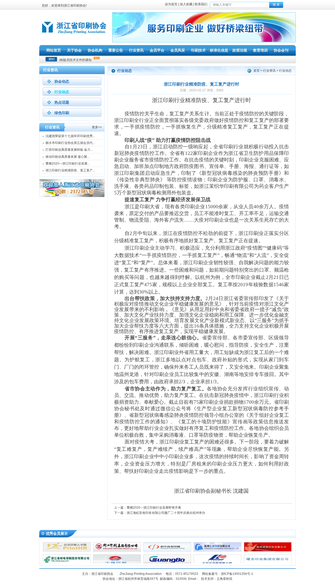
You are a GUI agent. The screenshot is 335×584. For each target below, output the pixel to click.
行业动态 (61, 92)
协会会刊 (281, 50)
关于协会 (74, 50)
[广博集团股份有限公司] (167, 563)
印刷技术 (198, 50)
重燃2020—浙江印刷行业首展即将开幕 (154, 507)
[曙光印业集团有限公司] (268, 563)
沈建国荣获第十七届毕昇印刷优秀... (70, 136)
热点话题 (61, 102)
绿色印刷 (61, 113)
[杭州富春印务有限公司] (268, 550)
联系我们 (201, 4)
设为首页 (171, 4)
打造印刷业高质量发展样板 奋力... (69, 149)
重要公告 (115, 50)
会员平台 (157, 50)
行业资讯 (136, 50)
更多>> (97, 127)
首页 (256, 70)
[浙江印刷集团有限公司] (117, 550)
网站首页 (53, 50)
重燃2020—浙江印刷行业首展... (68, 163)
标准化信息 (219, 50)
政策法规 (239, 50)
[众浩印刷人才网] (67, 550)
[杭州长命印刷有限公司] (217, 550)
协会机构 (95, 50)
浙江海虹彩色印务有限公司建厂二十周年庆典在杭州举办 (166, 513)
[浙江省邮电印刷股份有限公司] (67, 563)
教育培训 (260, 50)
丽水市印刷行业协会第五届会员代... (70, 143)
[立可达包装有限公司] (217, 563)
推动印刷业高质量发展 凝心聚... (68, 157)
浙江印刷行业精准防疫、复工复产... (70, 170)
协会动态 (61, 81)
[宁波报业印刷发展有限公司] (117, 563)
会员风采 (177, 50)
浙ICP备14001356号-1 (237, 574)
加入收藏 (186, 4)
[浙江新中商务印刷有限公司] (167, 550)
